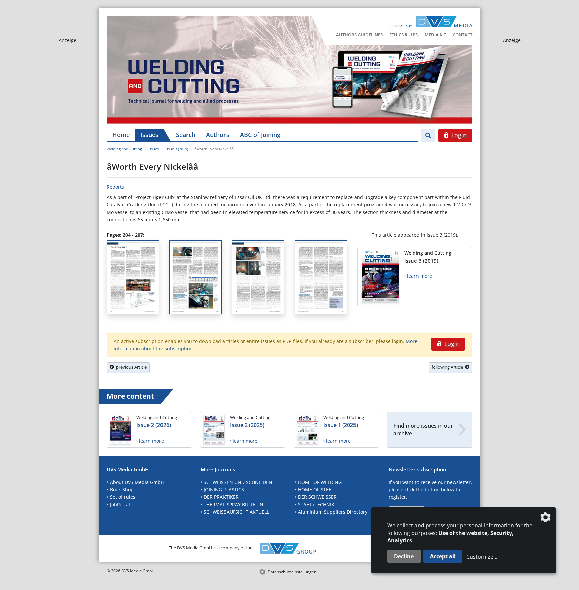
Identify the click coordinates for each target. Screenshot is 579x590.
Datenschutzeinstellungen (292, 572)
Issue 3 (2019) (176, 148)
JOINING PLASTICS (224, 489)
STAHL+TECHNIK (316, 504)
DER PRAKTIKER (221, 497)
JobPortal (120, 504)
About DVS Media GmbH (137, 482)
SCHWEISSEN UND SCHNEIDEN (238, 482)
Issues (149, 135)
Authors (217, 135)
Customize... (481, 556)
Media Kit (435, 35)
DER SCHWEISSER (317, 497)
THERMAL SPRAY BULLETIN (233, 504)
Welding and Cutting (124, 148)
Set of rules (122, 497)
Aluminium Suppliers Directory (332, 512)
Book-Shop (122, 489)
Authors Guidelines (359, 35)
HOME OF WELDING (320, 482)
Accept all (443, 556)
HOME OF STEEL (316, 489)
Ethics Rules (403, 35)
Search (185, 135)
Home (121, 135)
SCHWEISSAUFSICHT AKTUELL (236, 512)
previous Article (130, 367)
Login (458, 135)
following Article (448, 367)
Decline (404, 556)
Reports (115, 186)
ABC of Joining (260, 135)
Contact (462, 35)
